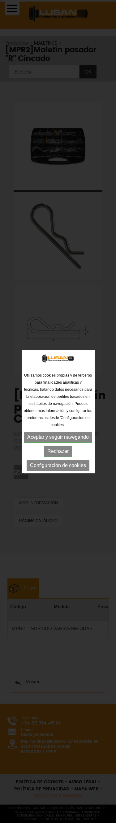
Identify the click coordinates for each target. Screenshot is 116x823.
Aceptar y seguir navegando (58, 437)
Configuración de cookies (58, 465)
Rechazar (58, 451)
